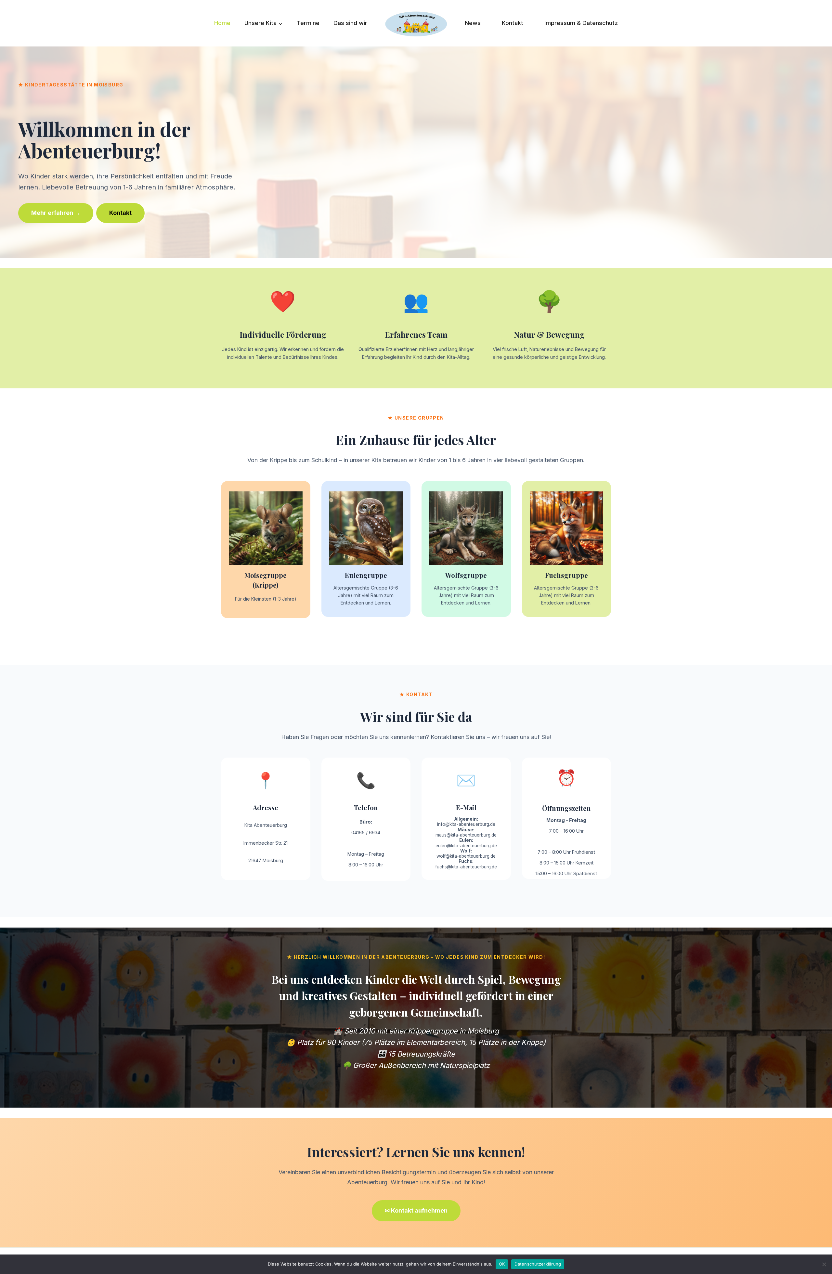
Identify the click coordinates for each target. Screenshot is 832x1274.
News (473, 23)
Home (222, 23)
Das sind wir (350, 23)
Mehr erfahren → (55, 212)
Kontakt (512, 23)
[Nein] (824, 1264)
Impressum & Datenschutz (581, 23)
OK (502, 1264)
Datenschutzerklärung (537, 1264)
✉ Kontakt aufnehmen (416, 1210)
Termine (308, 23)
